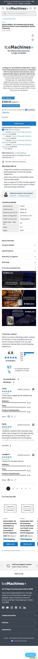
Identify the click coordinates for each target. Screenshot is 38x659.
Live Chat (13, 196)
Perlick (4, 22)
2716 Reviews (12, 361)
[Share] (32, 35)
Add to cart (19, 124)
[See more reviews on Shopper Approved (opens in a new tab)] (15, 417)
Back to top (19, 574)
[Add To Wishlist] (32, 40)
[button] (35, 8)
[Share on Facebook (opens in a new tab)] (9, 417)
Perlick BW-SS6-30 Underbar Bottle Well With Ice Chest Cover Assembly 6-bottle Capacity (27, 527)
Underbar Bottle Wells (9, 19)
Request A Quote (24, 196)
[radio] (28, 352)
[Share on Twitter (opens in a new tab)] (12, 417)
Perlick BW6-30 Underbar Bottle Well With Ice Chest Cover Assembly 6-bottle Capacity (10, 527)
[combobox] (19, 13)
